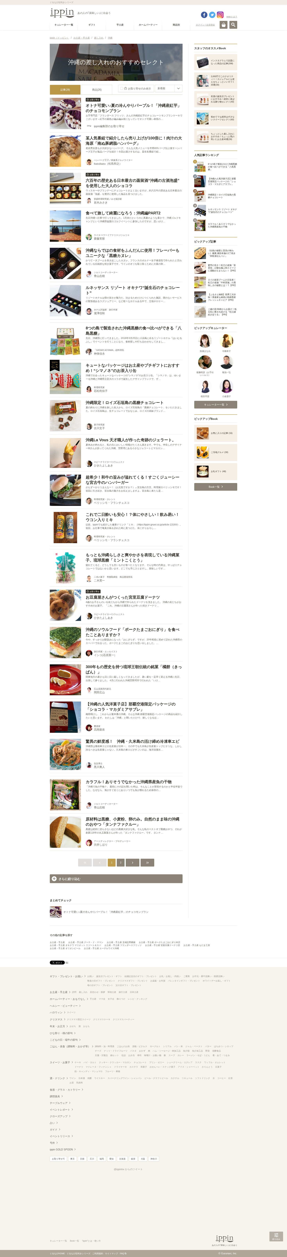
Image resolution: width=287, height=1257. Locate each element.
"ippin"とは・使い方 (91, 1241)
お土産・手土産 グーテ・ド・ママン (85, 942)
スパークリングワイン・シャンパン (125, 1078)
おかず (142, 1051)
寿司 (139, 1055)
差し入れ (83, 992)
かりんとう (207, 1067)
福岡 (102, 1159)
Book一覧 (74, 1241)
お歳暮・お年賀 (157, 981)
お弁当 (131, 1055)
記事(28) (65, 89)
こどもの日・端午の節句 (64, 1039)
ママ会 (102, 999)
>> (147, 863)
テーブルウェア (59, 1103)
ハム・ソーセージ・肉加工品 (167, 1051)
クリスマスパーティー (123, 1019)
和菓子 (144, 1067)
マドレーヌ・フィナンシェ (98, 1067)
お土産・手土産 (57, 942)
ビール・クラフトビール (156, 1078)
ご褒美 (186, 976)
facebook (204, 15)
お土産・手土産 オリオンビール (65, 948)
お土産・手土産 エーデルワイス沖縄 (101, 948)
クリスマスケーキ (101, 1019)
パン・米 (178, 1046)
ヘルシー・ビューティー (64, 1005)
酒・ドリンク (57, 1078)
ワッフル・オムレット (215, 1062)
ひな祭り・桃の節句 (61, 1033)
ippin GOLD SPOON (61, 1149)
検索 (233, 25)
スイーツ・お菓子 (60, 1062)
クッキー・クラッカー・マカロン (115, 1062)
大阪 (143, 1159)
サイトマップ (111, 1253)
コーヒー (221, 1078)
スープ (171, 1055)
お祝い (90, 976)
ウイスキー (99, 1078)
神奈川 (154, 1159)
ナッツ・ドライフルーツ (115, 1051)
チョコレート (140, 1062)
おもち (86, 1026)
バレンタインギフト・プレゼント (184, 981)
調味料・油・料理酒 (104, 1046)
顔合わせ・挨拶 (97, 992)
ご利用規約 (97, 1253)
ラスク (198, 1062)
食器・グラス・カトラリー (65, 1089)
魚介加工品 (197, 1051)
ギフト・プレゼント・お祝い (66, 976)
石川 (92, 1159)
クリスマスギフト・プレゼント (133, 981)
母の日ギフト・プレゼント (100, 985)
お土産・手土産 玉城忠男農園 (121, 942)
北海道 (122, 1159)
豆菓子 (218, 1067)
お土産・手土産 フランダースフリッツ (123, 945)
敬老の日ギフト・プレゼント (101, 981)
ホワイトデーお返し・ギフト (217, 981)
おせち (73, 1026)
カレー (180, 1055)
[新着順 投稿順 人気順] (169, 88)
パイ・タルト (90, 1062)
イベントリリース (60, 1136)
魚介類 (186, 1051)
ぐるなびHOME (57, 1253)
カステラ (133, 1067)
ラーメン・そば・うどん (198, 1055)
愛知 (111, 1159)
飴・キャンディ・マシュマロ (88, 1071)
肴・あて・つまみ (221, 1055)
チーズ (98, 1051)
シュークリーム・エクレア (180, 1062)
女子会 (111, 999)
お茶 (72, 1082)
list (67, 962)
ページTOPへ (276, 1248)
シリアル (167, 1046)
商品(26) (97, 89)
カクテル (175, 1078)
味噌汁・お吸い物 (152, 1055)
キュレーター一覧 (58, 1241)
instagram (220, 15)
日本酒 (81, 1078)
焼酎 (89, 1078)
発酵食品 (216, 1051)
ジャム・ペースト (193, 1046)
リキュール (187, 1078)
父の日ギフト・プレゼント (128, 985)
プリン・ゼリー (156, 1062)
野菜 (207, 1051)
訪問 (74, 992)
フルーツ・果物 (112, 1071)
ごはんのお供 (123, 1046)
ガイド (53, 1129)
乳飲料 (79, 1082)
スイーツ (71, 1012)
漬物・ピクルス (139, 1046)
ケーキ (78, 1062)
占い (52, 1122)
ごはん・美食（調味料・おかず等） (70, 1046)
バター (208, 1046)
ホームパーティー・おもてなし (67, 999)
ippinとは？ (231, 16)
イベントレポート (60, 1109)
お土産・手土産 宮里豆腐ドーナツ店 (162, 945)
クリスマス (56, 1019)
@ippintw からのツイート (128, 1169)
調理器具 (55, 1096)
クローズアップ (59, 1116)
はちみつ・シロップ (223, 1046)
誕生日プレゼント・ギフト (109, 976)
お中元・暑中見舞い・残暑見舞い (208, 976)
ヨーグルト (155, 1046)
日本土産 (134, 992)
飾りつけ (121, 999)
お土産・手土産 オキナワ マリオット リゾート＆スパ (75, 945)
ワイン (73, 1078)
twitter (212, 15)
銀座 (133, 1159)
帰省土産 (112, 992)
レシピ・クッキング (137, 999)
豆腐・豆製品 (101, 1055)
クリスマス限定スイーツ (79, 1019)
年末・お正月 (57, 1026)
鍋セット (114, 1055)
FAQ (122, 1253)
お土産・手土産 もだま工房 (197, 945)
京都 (82, 1159)
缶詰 (123, 1055)
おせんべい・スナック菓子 (162, 1067)
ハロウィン (56, 1012)
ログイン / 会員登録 (205, 25)
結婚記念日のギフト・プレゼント (141, 976)
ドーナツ (79, 1067)
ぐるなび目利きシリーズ (78, 1253)
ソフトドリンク (202, 1078)
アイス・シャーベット (188, 1067)
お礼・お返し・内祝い (170, 976)
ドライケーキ (120, 1067)
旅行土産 (123, 992)
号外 (52, 1142)
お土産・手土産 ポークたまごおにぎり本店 (159, 942)
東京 (72, 1159)
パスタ (133, 1051)
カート (223, 25)
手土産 (93, 999)
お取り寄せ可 (58, 1159)
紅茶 (230, 1078)
